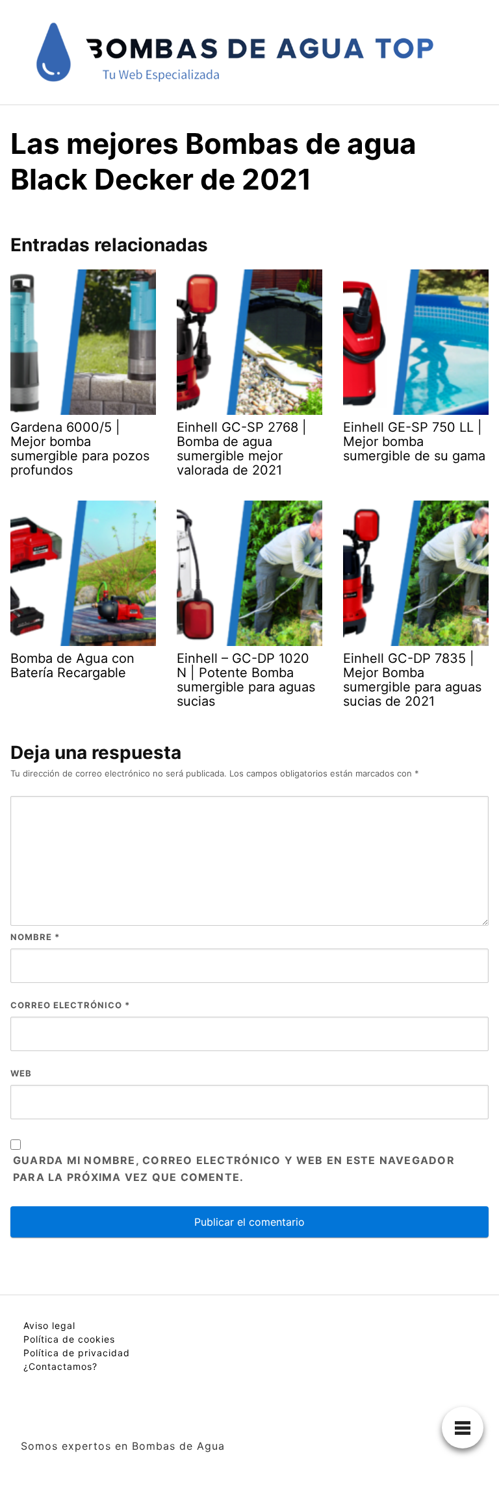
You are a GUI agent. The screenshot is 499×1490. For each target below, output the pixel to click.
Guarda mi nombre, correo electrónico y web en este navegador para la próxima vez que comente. (234, 1169)
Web (21, 1073)
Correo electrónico (70, 1005)
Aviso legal (49, 1325)
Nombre (35, 937)
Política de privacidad (76, 1352)
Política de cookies (69, 1339)
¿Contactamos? (60, 1366)
